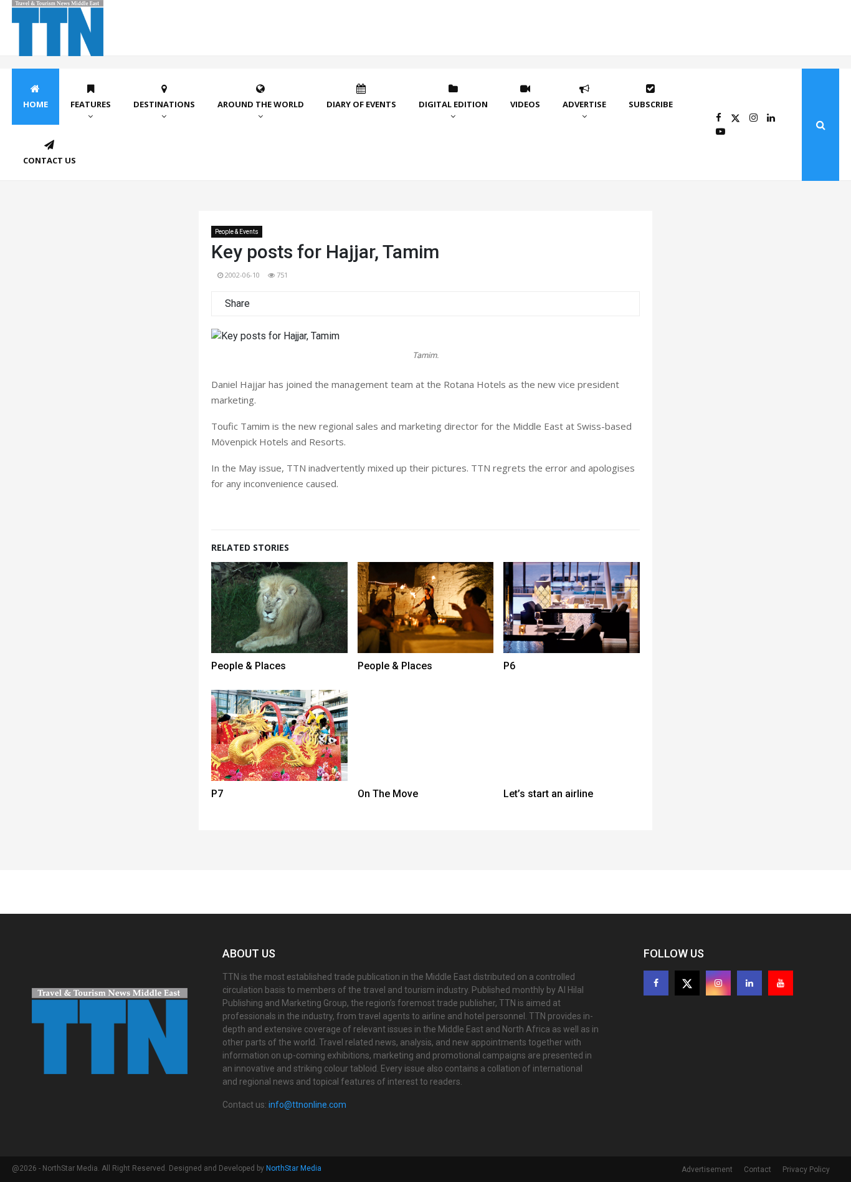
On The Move (388, 794)
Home (35, 104)
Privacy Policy (806, 1169)
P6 (509, 666)
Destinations (164, 104)
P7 (217, 794)
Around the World (260, 104)
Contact (757, 1169)
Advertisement (707, 1169)
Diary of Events (361, 104)
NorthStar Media (293, 1168)
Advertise (584, 104)
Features (90, 104)
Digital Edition (453, 104)
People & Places (248, 666)
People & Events (237, 231)
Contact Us (49, 160)
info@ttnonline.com (307, 1105)
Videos (525, 104)
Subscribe (651, 104)
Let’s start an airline (548, 794)
